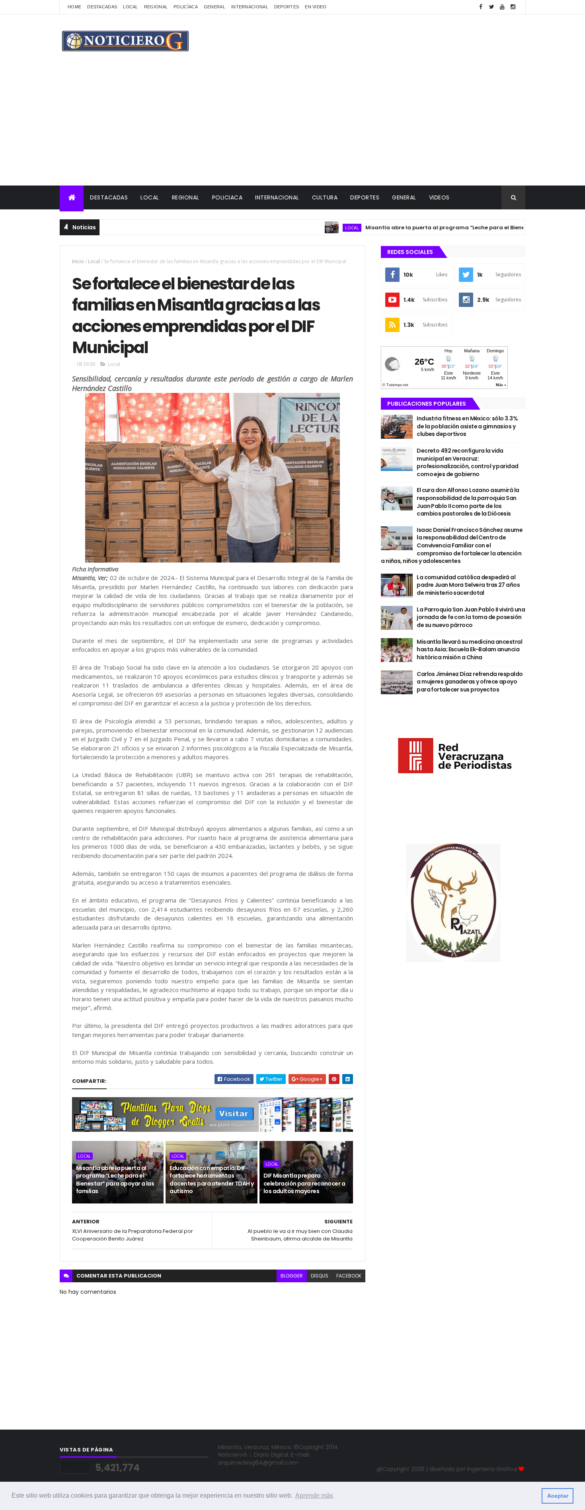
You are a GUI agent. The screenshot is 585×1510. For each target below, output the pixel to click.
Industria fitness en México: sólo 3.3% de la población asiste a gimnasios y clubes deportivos (467, 426)
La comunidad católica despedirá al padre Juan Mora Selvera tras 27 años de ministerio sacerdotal (468, 585)
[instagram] (513, 7)
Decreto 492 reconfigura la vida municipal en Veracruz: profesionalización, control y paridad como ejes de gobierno (467, 462)
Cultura (325, 197)
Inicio (78, 261)
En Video (315, 6)
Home (74, 6)
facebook (348, 1275)
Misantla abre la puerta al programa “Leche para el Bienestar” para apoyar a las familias (460, 227)
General (214, 6)
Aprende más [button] (314, 1495)
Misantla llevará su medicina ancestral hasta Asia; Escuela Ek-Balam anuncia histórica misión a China (469, 649)
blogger (292, 1275)
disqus (319, 1275)
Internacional (249, 6)
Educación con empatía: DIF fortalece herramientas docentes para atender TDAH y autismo (212, 1179)
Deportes (286, 6)
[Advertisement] (292, 126)
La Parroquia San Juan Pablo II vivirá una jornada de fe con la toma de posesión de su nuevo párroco (471, 617)
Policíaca (186, 6)
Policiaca (227, 197)
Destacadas (102, 6)
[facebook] (480, 7)
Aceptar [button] (557, 1495)
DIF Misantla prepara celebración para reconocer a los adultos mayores (304, 1183)
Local (130, 6)
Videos (439, 197)
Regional (156, 6)
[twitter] (491, 7)
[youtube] (502, 7)
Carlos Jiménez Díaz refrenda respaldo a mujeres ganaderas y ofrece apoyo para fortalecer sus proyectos (470, 681)
